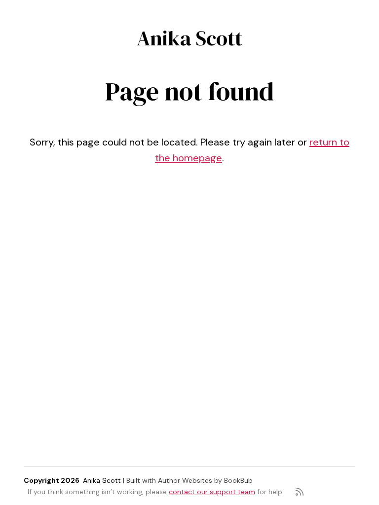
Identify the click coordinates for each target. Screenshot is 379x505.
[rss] (299, 491)
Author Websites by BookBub (205, 480)
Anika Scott (189, 38)
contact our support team (212, 491)
